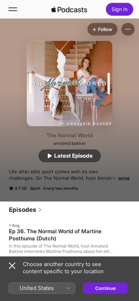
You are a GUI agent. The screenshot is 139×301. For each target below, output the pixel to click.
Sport (35, 188)
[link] (25, 210)
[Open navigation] (13, 9)
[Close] (12, 265)
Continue (105, 288)
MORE (124, 178)
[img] (69, 9)
